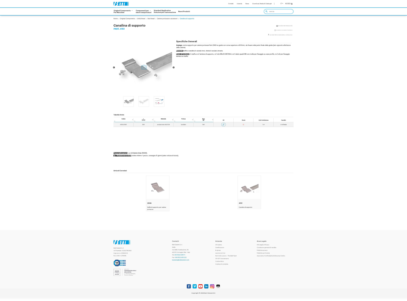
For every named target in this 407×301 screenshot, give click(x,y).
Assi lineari (151, 18)
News (247, 3)
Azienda (239, 3)
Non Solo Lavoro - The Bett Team (226, 255)
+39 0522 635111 (179, 255)
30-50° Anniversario (222, 258)
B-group (218, 250)
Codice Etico (219, 261)
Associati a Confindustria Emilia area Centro (271, 255)
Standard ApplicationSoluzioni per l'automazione (165, 11)
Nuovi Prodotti (184, 11)
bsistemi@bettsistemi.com (180, 260)
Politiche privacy (262, 250)
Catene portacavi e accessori (167, 18)
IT (281, 3)
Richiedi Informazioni (285, 25)
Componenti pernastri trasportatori (143, 11)
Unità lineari (141, 18)
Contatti (230, 3)
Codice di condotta (221, 264)
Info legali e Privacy (263, 244)
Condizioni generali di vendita (266, 247)
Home (116, 18)
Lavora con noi (220, 253)
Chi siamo (218, 244)
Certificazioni (219, 247)
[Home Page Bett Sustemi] (121, 3)
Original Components (127, 18)
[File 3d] (223, 124)
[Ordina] (132, 119)
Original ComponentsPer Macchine (122, 11)
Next (174, 67)
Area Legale (261, 241)
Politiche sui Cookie (263, 253)
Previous (114, 67)
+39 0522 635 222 (181, 257)
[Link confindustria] (125, 272)
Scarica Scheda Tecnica (284, 30)
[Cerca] (266, 11)
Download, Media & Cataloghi (262, 3)
